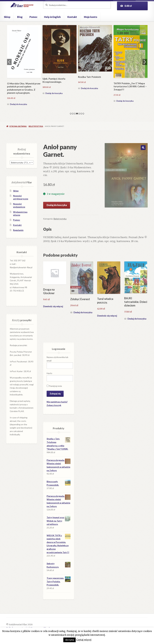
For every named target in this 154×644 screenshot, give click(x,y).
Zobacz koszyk (54, 405)
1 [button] (70, 113)
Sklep (7, 16)
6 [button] (81, 113)
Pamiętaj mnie (55, 386)
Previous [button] (9, 62)
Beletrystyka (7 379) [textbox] (21, 162)
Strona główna (18, 126)
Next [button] (144, 62)
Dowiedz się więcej (53, 306)
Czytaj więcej (83, 639)
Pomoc (33, 16)
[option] (24, 65)
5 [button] (79, 113)
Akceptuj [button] (69, 640)
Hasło (49, 373)
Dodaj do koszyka (18, 104)
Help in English (52, 16)
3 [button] (75, 113)
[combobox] (22, 162)
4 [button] (77, 113)
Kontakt (72, 16)
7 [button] (83, 113)
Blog (20, 16)
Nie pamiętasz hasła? (57, 401)
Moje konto (90, 16)
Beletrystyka (36, 126)
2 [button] (73, 113)
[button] (143, 147)
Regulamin (18, 230)
